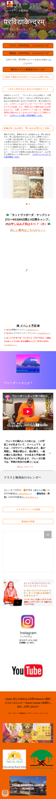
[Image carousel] (28, 186)
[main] (28, 20)
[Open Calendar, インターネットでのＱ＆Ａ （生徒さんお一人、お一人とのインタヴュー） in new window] (48, 534)
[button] (3, 4)
